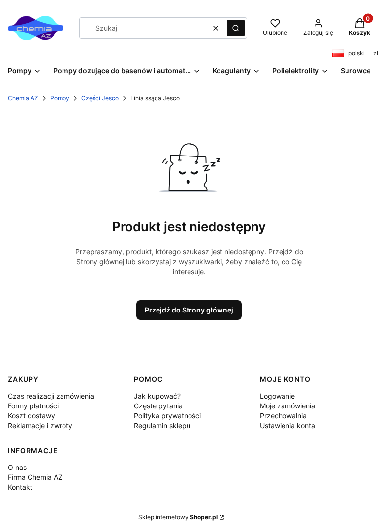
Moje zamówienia (287, 406)
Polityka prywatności (167, 415)
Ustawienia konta (287, 425)
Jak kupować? (157, 396)
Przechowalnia (283, 415)
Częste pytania (158, 406)
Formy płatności (33, 406)
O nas (17, 467)
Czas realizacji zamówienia (51, 396)
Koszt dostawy (31, 415)
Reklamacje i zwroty (40, 425)
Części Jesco (100, 98)
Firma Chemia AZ (35, 477)
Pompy (59, 98)
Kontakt (20, 487)
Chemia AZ (23, 98)
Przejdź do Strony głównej (189, 310)
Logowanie (277, 396)
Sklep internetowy (178, 517)
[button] (236, 28)
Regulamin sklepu (162, 425)
